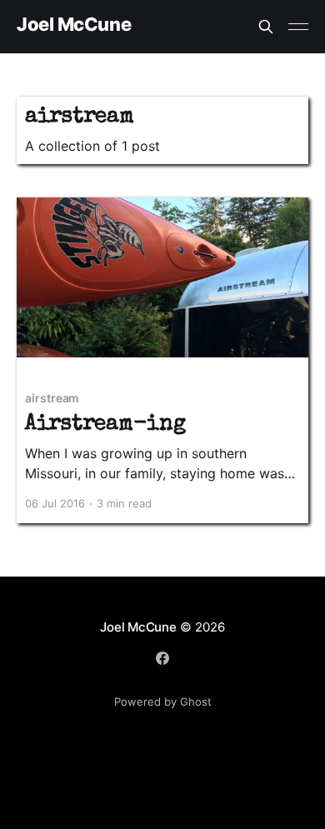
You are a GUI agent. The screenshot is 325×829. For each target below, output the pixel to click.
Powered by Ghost (163, 701)
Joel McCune (74, 24)
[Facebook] (162, 658)
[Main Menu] (298, 26)
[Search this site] (265, 26)
